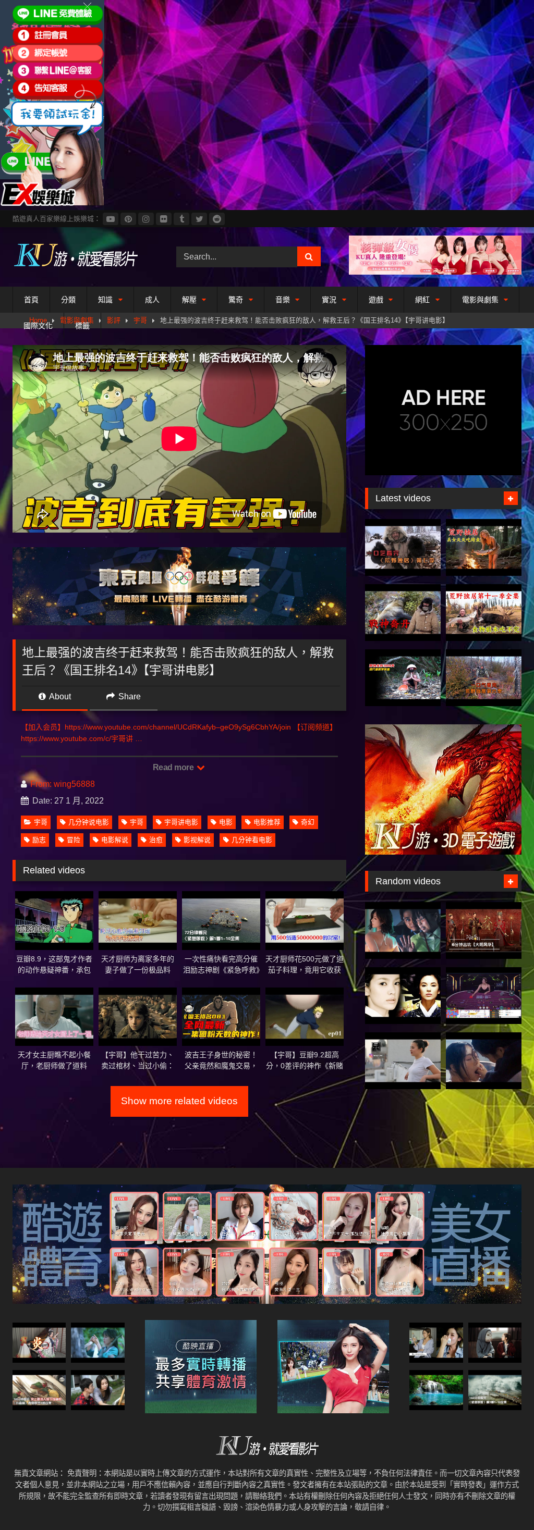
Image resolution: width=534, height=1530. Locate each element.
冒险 (73, 840)
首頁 (31, 299)
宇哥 (40, 822)
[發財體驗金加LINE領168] (52, 203)
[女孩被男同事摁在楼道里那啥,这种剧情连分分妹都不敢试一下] (403, 930)
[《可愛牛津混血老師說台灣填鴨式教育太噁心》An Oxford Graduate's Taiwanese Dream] (403, 1060)
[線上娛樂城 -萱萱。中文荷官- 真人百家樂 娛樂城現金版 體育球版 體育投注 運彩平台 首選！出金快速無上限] (483, 995)
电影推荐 (267, 822)
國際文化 (38, 326)
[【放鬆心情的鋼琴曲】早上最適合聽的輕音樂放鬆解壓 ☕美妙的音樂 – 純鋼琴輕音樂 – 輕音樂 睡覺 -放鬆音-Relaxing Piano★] (436, 1390)
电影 (226, 822)
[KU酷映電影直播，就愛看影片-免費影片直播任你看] (82, 257)
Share (128, 696)
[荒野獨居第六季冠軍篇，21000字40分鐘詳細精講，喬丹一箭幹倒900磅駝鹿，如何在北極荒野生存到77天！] (403, 612)
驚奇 (235, 299)
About (59, 696)
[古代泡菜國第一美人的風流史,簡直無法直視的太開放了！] (403, 995)
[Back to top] (501, 1499)
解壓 (189, 299)
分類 (68, 299)
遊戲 (376, 299)
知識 (105, 299)
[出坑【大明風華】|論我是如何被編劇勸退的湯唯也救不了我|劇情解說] (483, 930)
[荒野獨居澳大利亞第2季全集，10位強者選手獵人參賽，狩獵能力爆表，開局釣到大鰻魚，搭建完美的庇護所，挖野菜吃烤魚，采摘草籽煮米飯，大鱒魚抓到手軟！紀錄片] (483, 547)
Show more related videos (179, 1100)
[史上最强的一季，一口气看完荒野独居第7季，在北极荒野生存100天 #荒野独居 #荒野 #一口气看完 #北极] (403, 547)
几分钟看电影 (252, 840)
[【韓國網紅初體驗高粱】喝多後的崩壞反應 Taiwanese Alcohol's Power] (436, 1343)
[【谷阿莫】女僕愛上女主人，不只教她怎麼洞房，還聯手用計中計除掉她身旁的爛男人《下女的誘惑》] (483, 1060)
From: (41, 784)
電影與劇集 (480, 299)
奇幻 (307, 822)
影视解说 (197, 840)
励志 (39, 840)
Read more (174, 767)
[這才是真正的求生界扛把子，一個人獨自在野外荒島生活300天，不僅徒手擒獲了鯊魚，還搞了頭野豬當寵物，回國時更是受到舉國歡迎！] (403, 677)
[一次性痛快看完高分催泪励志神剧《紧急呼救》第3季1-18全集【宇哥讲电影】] (494, 1390)
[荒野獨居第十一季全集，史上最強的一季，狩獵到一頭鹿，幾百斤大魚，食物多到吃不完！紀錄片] (483, 612)
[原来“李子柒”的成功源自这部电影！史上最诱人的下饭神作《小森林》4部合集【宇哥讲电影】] (39, 1390)
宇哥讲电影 (181, 822)
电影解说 (114, 840)
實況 (329, 299)
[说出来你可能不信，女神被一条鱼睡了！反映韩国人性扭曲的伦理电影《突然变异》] (494, 1343)
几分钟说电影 (88, 822)
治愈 (156, 840)
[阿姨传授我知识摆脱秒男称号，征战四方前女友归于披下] (97, 1390)
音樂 (282, 299)
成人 (152, 299)
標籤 (82, 326)
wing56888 (74, 784)
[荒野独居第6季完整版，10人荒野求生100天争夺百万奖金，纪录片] (483, 677)
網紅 (422, 299)
